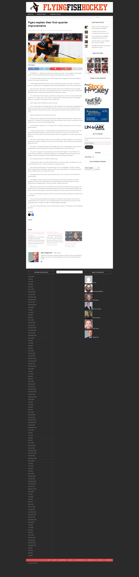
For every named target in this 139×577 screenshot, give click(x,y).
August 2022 (31, 399)
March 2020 (31, 473)
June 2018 (30, 527)
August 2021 (31, 430)
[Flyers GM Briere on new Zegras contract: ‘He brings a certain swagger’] (97, 65)
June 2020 (30, 465)
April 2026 (30, 286)
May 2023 (30, 376)
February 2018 (31, 537)
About (54, 560)
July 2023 (30, 371)
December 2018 (32, 512)
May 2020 (30, 468)
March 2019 (31, 504)
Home (48, 560)
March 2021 (31, 442)
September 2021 (32, 427)
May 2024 (30, 345)
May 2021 (30, 437)
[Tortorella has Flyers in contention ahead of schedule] (56, 238)
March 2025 (31, 320)
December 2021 (32, 419)
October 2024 (31, 332)
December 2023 (32, 358)
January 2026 (31, 294)
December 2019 (32, 481)
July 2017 (30, 547)
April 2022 (30, 409)
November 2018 (32, 514)
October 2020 (31, 455)
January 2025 (31, 325)
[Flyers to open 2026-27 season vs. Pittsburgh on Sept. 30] (90, 70)
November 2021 (32, 422)
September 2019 (32, 489)
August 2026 (31, 276)
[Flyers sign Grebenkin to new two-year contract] (90, 60)
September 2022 (32, 396)
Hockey (60, 30)
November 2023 (32, 361)
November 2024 (32, 330)
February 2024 (31, 353)
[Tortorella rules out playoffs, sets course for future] (73, 236)
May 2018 (30, 529)
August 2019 (31, 491)
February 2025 (31, 322)
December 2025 (32, 297)
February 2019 (31, 506)
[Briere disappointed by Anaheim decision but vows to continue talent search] (97, 70)
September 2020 (32, 458)
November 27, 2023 (35, 30)
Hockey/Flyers (41, 14)
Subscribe (89, 147)
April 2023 (30, 378)
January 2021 (31, 448)
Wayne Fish (45, 30)
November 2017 (32, 545)
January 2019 (31, 509)
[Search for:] (103, 17)
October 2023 (31, 363)
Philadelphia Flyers (67, 30)
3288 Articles (57, 253)
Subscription (62, 560)
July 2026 (30, 279)
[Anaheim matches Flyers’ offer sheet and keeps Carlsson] (105, 70)
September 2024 (32, 335)
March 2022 (31, 412)
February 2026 (31, 291)
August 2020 (31, 460)
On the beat (108, 560)
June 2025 (30, 312)
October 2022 (31, 394)
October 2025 (31, 302)
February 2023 (31, 384)
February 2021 (31, 445)
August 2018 (31, 522)
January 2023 (31, 386)
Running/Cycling (55, 14)
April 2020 (30, 471)
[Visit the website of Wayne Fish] (41, 261)
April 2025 (30, 317)
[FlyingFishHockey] (69, 11)
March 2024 (31, 350)
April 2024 (30, 348)
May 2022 (30, 407)
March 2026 (31, 289)
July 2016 (30, 555)
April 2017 (30, 553)
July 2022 (30, 401)
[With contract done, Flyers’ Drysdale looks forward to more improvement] (97, 60)
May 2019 (30, 499)
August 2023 (31, 368)
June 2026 (30, 281)
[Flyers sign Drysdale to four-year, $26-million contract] (105, 60)
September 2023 (32, 366)
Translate (97, 169)
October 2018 (31, 517)
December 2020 (32, 450)
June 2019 (30, 496)
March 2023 (31, 381)
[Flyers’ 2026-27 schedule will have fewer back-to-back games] (90, 65)
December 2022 (32, 389)
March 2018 (31, 535)
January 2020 (31, 478)
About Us (30, 14)
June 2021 (30, 435)
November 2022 (32, 391)
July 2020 (30, 463)
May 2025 (30, 314)
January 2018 (31, 540)
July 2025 (30, 309)
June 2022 (30, 404)
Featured (100, 560)
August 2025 (31, 307)
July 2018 (30, 524)
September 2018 (32, 519)
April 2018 (30, 532)
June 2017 (30, 550)
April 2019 (30, 501)
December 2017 (32, 542)
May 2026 (30, 284)
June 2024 (30, 343)
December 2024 (32, 327)
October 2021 (31, 425)
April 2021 (30, 440)
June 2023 (30, 373)
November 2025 (32, 299)
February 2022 (31, 414)
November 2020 (32, 453)
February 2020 (31, 476)
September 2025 (32, 304)
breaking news (54, 30)
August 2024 (31, 338)
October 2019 (31, 486)
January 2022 (31, 417)
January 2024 (31, 355)
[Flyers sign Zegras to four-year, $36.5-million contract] (105, 65)
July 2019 (30, 494)
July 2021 (30, 432)
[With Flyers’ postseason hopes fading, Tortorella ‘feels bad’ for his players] (37, 239)
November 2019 (32, 483)
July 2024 (30, 340)
